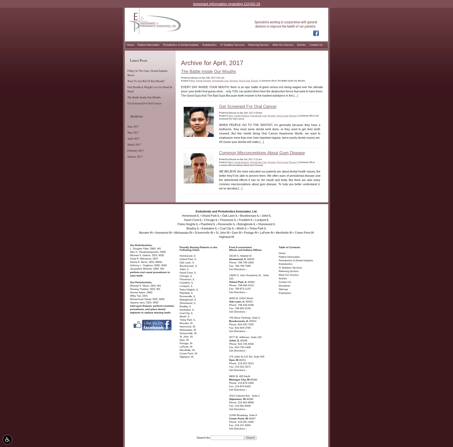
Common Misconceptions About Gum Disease (262, 152)
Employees (285, 293)
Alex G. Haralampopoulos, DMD (148, 252)
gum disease (144, 306)
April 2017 (133, 138)
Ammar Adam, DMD (141, 292)
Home (130, 44)
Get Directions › (238, 269)
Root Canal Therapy (249, 81)
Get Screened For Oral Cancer (248, 106)
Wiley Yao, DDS (139, 296)
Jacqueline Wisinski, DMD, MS (147, 268)
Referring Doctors (258, 44)
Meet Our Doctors (283, 44)
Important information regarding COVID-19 (226, 4)
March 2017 (134, 144)
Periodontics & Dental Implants (181, 44)
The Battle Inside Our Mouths (208, 71)
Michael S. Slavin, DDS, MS (146, 285)
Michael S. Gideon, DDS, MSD (147, 255)
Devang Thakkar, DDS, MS (145, 289)
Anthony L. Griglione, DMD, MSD (148, 265)
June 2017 (133, 126)
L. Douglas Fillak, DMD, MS (145, 248)
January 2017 (134, 156)
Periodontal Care (220, 81)
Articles (301, 44)
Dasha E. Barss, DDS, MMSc (146, 262)
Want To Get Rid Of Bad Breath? (146, 81)
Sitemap (283, 289)
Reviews (234, 81)
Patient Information (148, 44)
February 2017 (135, 150)
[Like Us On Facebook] (316, 33)
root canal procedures (153, 272)
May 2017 (133, 132)
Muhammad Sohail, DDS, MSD (147, 299)
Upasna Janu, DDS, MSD (144, 302)
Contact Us (316, 44)
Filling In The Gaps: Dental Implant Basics (147, 73)
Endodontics (209, 44)
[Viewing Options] (7, 439)
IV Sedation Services (232, 44)
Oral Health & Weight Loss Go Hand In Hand (149, 89)
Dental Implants (203, 81)
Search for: (203, 437)
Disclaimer (284, 285)
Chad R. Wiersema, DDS (144, 258)
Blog (193, 81)
